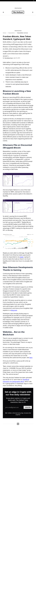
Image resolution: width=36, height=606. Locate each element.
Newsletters (11, 33)
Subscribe (28, 407)
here (30, 357)
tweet (21, 257)
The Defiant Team (9, 58)
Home (4, 33)
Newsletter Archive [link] (22, 33)
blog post (14, 310)
